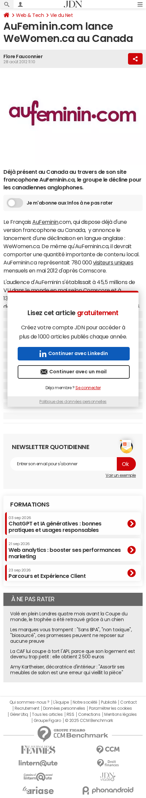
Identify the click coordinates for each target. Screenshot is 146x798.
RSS (70, 714)
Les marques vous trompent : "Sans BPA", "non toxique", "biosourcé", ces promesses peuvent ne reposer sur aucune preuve (71, 635)
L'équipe (61, 702)
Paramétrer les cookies (110, 708)
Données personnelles (64, 708)
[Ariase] (38, 790)
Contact (128, 702)
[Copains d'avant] (38, 777)
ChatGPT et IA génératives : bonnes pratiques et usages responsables (55, 524)
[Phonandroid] (108, 790)
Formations (29, 504)
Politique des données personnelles (73, 402)
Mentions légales (120, 714)
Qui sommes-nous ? (30, 702)
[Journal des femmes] (38, 750)
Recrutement (27, 708)
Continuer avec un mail (78, 371)
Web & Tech (30, 15)
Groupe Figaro (47, 721)
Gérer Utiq (19, 714)
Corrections (89, 714)
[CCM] (108, 750)
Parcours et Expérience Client (47, 573)
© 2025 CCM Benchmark (89, 721)
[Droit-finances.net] (108, 763)
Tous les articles (47, 714)
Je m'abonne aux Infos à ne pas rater (69, 203)
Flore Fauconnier (22, 56)
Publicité (108, 702)
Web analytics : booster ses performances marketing (64, 550)
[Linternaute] (38, 763)
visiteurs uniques (113, 262)
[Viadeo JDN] (108, 777)
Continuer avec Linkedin (78, 353)
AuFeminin (45, 222)
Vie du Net (61, 15)
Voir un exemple (121, 475)
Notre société (85, 702)
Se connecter (88, 388)
